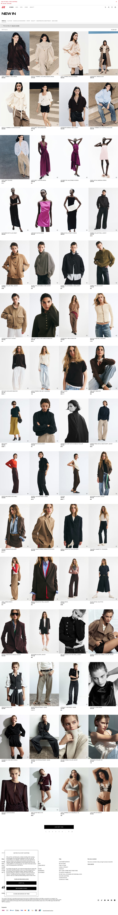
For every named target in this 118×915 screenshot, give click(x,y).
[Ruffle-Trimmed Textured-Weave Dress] (44, 53)
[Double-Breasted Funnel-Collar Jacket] (103, 631)
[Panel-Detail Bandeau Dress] (103, 157)
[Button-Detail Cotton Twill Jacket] (73, 631)
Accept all (21, 883)
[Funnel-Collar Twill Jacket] (103, 210)
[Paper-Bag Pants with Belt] (15, 473)
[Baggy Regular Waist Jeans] (44, 684)
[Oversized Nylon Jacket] (44, 421)
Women (11, 7)
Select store (15, 25)
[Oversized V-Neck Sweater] (73, 315)
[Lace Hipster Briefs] (103, 789)
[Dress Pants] (73, 579)
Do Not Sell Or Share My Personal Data (70, 874)
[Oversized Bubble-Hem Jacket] (73, 104)
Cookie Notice (63, 877)
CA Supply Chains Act (65, 872)
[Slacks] (73, 473)
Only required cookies (21, 888)
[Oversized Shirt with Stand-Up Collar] (73, 421)
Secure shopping (64, 876)
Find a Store (62, 865)
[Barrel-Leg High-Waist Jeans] (44, 473)
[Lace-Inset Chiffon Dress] (44, 157)
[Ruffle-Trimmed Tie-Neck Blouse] (15, 104)
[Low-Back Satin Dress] (44, 210)
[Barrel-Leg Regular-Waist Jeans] (44, 737)
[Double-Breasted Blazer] (15, 526)
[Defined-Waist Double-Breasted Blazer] (44, 526)
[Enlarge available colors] (32, 130)
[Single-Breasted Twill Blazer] (73, 526)
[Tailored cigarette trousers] (103, 526)
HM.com (4, 852)
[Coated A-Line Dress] (103, 684)
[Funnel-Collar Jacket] (103, 262)
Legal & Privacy (63, 867)
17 (68, 831)
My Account (62, 863)
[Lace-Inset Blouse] (15, 157)
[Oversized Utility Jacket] (15, 315)
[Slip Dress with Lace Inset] (15, 210)
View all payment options (48, 910)
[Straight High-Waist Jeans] (73, 684)
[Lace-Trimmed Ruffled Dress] (73, 53)
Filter (113, 29)
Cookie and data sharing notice (21, 879)
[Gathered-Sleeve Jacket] (103, 473)
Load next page (59, 827)
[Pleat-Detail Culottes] (103, 579)
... (65, 831)
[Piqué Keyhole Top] (15, 684)
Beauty (32, 7)
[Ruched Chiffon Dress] (15, 789)
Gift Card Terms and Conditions (68, 870)
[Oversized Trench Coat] (103, 53)
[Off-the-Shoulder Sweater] (15, 368)
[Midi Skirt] (15, 421)
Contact (61, 868)
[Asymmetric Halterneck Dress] (73, 157)
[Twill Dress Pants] (15, 579)
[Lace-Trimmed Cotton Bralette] (73, 789)
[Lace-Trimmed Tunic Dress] (15, 53)
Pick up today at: (7, 25)
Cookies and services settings (21, 894)
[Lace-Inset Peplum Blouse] (44, 104)
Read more (91, 864)
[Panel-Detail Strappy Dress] (73, 210)
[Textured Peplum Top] (103, 737)
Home (26, 7)
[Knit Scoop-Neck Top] (44, 789)
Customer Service (64, 861)
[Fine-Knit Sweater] (103, 368)
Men (17, 7)
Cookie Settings (63, 879)
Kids (21, 7)
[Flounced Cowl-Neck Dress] (15, 737)
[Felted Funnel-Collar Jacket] (73, 737)
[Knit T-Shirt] (73, 368)
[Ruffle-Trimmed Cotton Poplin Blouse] (103, 104)
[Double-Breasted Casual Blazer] (15, 631)
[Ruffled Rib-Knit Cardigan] (103, 315)
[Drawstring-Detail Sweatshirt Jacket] (103, 421)
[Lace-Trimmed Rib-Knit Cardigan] (44, 368)
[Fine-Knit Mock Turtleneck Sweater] (44, 315)
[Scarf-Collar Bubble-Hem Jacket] (44, 262)
